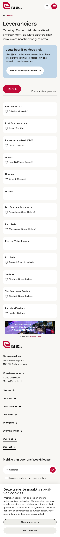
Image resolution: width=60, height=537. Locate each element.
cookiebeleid (37, 514)
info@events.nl (14, 381)
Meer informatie (35, 336)
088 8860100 (12, 377)
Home (9, 15)
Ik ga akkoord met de (27, 478)
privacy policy (39, 478)
